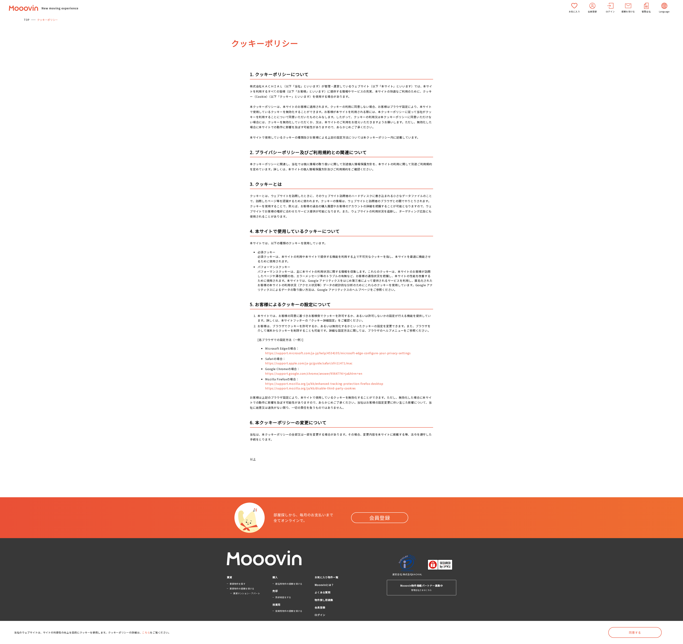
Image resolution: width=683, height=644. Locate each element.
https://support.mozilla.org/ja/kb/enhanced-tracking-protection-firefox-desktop (324, 383)
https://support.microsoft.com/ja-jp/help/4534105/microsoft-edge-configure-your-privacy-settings (338, 353)
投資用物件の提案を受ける (288, 610)
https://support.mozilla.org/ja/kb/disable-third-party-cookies (310, 388)
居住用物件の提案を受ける (288, 583)
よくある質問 (322, 592)
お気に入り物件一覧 (326, 577)
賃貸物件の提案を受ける (242, 588)
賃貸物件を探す (237, 583)
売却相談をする (283, 597)
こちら (146, 632)
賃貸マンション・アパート (246, 593)
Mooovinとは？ (324, 585)
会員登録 (379, 517)
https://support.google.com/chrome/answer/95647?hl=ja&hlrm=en (313, 373)
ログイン (320, 615)
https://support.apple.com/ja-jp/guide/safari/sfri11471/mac (308, 363)
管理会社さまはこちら (421, 587)
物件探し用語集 (324, 600)
